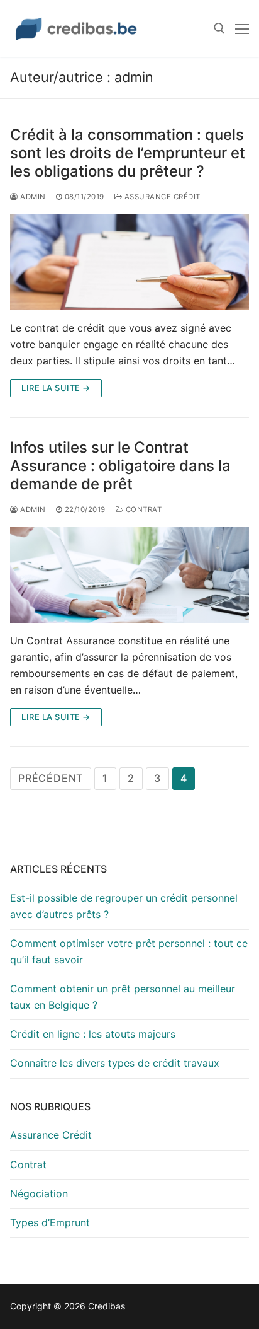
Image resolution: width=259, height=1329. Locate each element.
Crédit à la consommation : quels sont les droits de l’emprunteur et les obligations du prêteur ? (127, 152)
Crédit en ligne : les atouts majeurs (92, 1034)
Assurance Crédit (161, 196)
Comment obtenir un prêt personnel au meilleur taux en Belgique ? (122, 996)
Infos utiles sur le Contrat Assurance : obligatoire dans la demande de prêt (120, 465)
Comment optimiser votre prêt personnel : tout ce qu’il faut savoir (129, 951)
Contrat (142, 509)
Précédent (50, 778)
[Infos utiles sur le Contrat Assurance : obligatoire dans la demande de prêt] (129, 575)
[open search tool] (219, 28)
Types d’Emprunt (50, 1222)
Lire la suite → (56, 388)
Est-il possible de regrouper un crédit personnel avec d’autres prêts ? (124, 905)
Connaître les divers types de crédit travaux (114, 1063)
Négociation (39, 1193)
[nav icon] (242, 28)
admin (32, 196)
